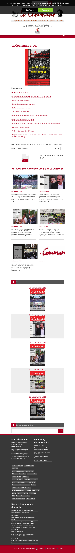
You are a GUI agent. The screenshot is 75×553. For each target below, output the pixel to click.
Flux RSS (41, 548)
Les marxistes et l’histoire (41, 460)
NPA (28, 496)
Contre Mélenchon (16, 446)
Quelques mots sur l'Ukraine (21, 127)
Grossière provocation (17, 531)
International (32, 493)
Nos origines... (15, 515)
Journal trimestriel (29, 465)
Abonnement (42, 261)
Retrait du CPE (15, 538)
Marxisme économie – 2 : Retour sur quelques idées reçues (42, 448)
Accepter (45, 10)
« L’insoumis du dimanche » (21, 112)
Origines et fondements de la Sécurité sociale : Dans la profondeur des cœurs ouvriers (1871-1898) (36, 136)
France (35, 479)
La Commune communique (21, 108)
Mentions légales (51, 548)
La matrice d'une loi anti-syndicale (20, 512)
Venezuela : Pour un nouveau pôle (23, 119)
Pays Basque (35, 490)
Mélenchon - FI (28, 479)
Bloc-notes (25, 476)
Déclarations (22, 474)
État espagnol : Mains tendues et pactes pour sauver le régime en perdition (36, 123)
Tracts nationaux (16, 476)
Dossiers (19, 493)
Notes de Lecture (20, 496)
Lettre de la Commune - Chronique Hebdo (22, 471)
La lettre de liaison (32, 474)
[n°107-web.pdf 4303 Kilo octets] (25, 158)
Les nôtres (15, 468)
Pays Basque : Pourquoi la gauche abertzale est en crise (30, 116)
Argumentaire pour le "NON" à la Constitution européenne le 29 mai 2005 (22, 535)
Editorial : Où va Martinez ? (21, 93)
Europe (14, 493)
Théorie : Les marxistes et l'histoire (23, 131)
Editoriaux (14, 474)
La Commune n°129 (37, 315)
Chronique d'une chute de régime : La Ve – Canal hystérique (31, 96)
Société (33, 485)
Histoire (26, 493)
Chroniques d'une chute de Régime (21, 487)
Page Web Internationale (18, 498)
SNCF (13, 482)
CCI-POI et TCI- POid (17, 479)
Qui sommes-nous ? (17, 465)
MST (13, 496)
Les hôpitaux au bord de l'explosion (23, 104)
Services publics (31, 482)
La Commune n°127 (37, 369)
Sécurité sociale (21, 482)
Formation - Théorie (39, 445)
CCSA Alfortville (31, 498)
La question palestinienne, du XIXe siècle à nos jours (19, 443)
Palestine (28, 490)
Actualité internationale (18, 490)
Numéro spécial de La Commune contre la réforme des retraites (19, 450)
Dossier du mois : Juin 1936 (21, 100)
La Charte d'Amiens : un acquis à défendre (22, 510)
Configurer (30, 10)
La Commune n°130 (37, 288)
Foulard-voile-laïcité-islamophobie (21, 485)
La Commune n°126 (37, 397)
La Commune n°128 (37, 342)
